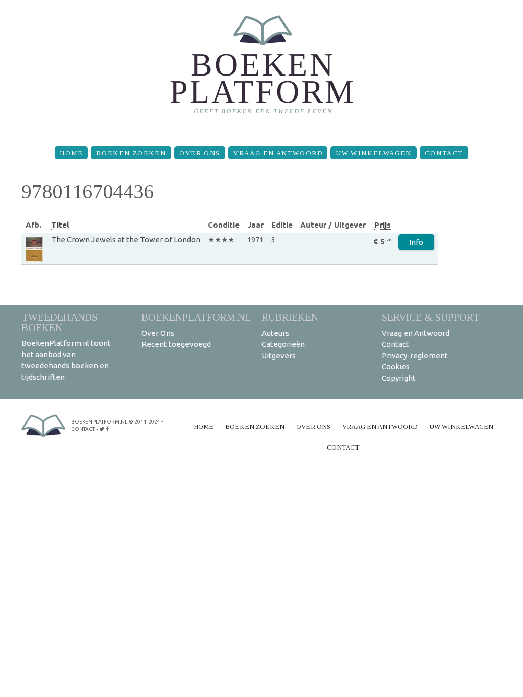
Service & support (431, 317)
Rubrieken (290, 317)
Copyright (399, 378)
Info (416, 242)
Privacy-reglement (415, 355)
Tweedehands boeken (59, 322)
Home (71, 153)
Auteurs (275, 333)
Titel (60, 224)
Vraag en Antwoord (277, 153)
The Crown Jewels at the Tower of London (125, 239)
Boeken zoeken (131, 153)
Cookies (396, 366)
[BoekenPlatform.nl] (261, 69)
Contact (444, 153)
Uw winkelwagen (373, 153)
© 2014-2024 (144, 422)
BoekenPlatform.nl (196, 317)
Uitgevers (279, 355)
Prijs (382, 224)
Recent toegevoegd (176, 344)
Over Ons (199, 153)
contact (83, 429)
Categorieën (283, 344)
